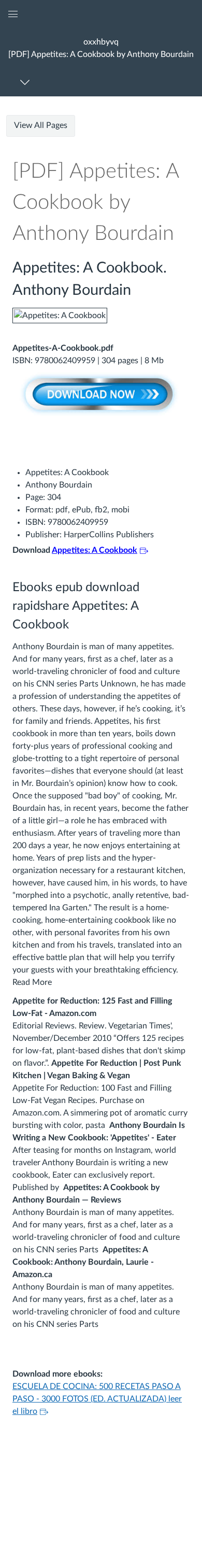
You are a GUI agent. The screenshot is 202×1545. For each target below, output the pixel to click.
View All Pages (40, 125)
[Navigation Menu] (26, 82)
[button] (101, 47)
